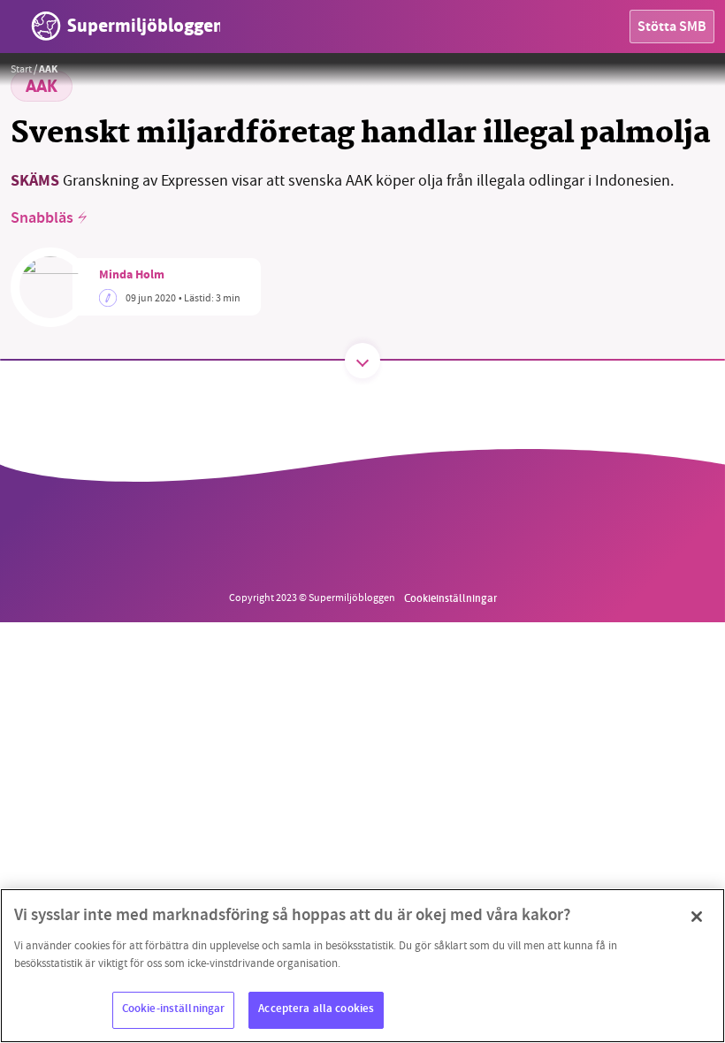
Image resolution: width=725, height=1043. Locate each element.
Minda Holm (131, 276)
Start (21, 69)
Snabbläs (42, 219)
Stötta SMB (671, 28)
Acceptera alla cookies (316, 1009)
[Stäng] (696, 916)
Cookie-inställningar (173, 1009)
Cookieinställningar (450, 597)
